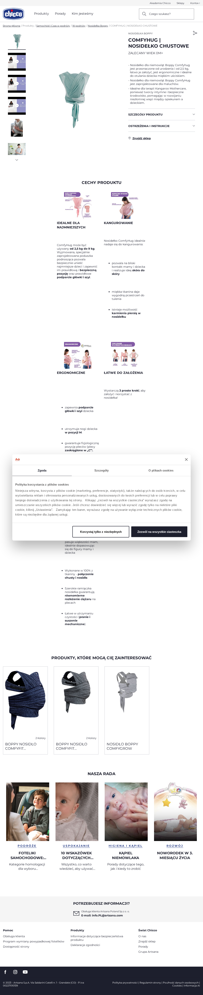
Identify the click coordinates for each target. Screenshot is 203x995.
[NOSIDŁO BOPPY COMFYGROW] (127, 702)
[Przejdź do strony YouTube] (25, 972)
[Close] (199, 3)
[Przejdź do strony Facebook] (5, 972)
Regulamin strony (150, 982)
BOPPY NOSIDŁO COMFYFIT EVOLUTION (20, 746)
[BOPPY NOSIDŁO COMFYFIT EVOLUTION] (25, 702)
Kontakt (195, 3)
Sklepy (180, 3)
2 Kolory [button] (40, 738)
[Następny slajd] (17, 159)
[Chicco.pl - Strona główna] (13, 14)
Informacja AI (192, 985)
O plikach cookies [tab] (160, 470)
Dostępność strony (16, 946)
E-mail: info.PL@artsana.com (102, 915)
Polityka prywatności (125, 982)
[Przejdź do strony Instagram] (15, 972)
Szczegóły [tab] (101, 470)
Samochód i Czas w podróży (53, 25)
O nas (142, 936)
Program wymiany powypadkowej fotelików (33, 941)
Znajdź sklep (146, 941)
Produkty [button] (41, 13)
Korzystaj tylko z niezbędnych (101, 531)
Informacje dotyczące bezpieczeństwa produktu (97, 938)
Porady (143, 946)
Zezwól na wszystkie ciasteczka (159, 531)
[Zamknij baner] (186, 459)
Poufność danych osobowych (181, 982)
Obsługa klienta (14, 936)
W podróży (78, 25)
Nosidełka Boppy (98, 25)
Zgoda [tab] (42, 470)
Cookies (177, 985)
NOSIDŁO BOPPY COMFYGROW (122, 746)
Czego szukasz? (160, 14)
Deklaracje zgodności (85, 945)
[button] (17, 41)
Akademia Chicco (160, 3)
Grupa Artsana (148, 952)
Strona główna (11, 25)
